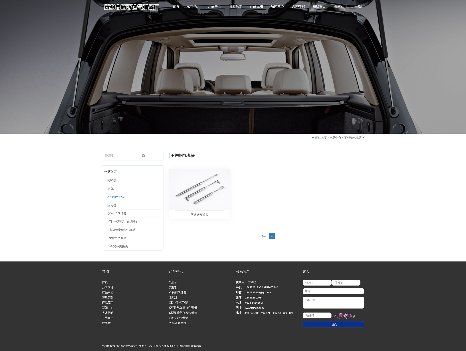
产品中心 (335, 137)
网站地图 (184, 345)
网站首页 (321, 137)
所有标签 (196, 345)
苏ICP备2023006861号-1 (163, 345)
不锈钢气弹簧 (353, 137)
